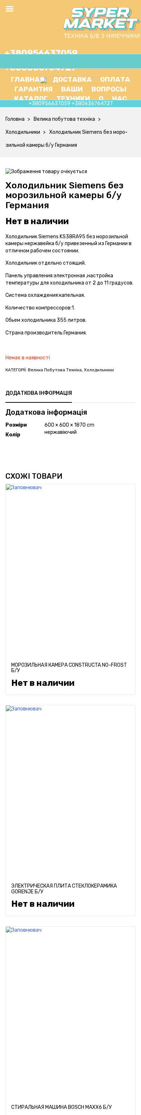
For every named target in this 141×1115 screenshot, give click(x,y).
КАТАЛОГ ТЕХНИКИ (52, 98)
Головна (15, 119)
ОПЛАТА (115, 79)
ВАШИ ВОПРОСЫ (94, 89)
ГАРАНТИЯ (33, 89)
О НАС (108, 98)
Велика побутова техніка (64, 119)
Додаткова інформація (38, 393)
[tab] (38, 393)
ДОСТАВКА (72, 79)
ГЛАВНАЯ (27, 79)
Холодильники (22, 132)
